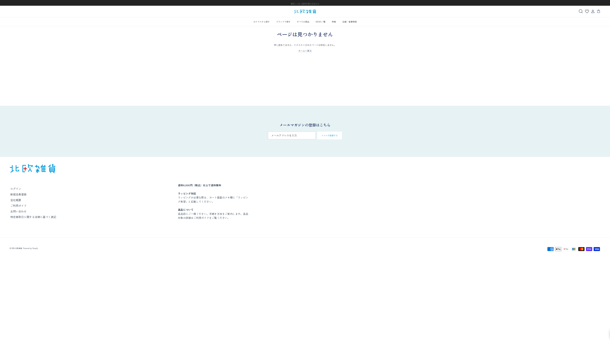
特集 (334, 21)
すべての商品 (303, 21)
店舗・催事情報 (349, 21)
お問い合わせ (18, 211)
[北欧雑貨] (305, 11)
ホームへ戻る (305, 50)
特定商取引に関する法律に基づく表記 (33, 217)
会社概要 (15, 200)
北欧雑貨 (18, 248)
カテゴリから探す (261, 21)
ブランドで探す (283, 21)
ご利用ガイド (18, 206)
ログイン (15, 189)
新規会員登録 (18, 194)
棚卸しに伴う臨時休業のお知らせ (305, 2)
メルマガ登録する (329, 135)
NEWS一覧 (320, 21)
